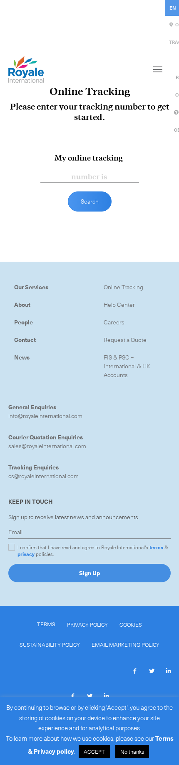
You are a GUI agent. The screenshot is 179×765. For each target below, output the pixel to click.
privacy (26, 554)
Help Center (119, 304)
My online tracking (89, 158)
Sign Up (89, 573)
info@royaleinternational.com (45, 415)
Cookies (130, 624)
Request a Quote (125, 339)
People (23, 322)
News (22, 357)
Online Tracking (123, 287)
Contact (25, 339)
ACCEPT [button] (94, 751)
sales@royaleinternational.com (47, 445)
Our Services (31, 287)
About (22, 304)
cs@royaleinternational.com (43, 476)
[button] (135, 671)
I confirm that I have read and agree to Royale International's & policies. (92, 550)
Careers (114, 322)
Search (90, 201)
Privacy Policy (87, 624)
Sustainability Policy (50, 644)
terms (156, 547)
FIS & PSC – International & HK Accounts (127, 366)
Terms (46, 624)
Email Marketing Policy (125, 644)
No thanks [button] (132, 751)
